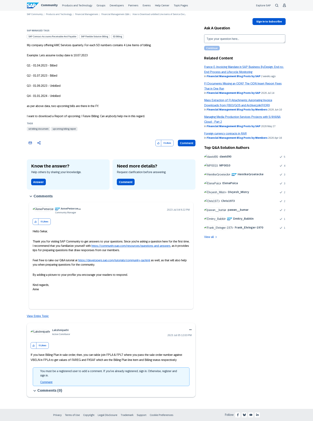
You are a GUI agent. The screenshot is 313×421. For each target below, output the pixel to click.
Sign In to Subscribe (269, 21)
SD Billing (117, 36)
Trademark (127, 415)
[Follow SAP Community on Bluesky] (244, 414)
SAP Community (35, 14)
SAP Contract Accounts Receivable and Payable (52, 36)
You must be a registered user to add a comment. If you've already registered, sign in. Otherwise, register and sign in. (108, 373)
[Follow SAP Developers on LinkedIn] (257, 414)
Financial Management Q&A (115, 14)
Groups (101, 5)
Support (142, 415)
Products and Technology (77, 5)
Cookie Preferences (161, 415)
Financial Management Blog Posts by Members (237, 109)
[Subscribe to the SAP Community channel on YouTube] (250, 414)
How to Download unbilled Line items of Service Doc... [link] (159, 14)
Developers (117, 5)
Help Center (162, 5)
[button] (158, 143)
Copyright (89, 415)
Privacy (57, 415)
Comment (186, 143)
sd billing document (38, 129)
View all (209, 236)
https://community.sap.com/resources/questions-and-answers (130, 245)
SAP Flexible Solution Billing (94, 36)
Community (49, 5)
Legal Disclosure (107, 415)
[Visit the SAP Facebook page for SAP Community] (237, 414)
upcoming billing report (64, 129)
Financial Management (86, 14)
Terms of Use (72, 415)
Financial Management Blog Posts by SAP (233, 76)
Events (147, 5)
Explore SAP (263, 5)
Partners (133, 5)
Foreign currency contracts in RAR (225, 133)
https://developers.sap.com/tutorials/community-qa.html (114, 260)
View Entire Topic (38, 316)
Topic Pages (181, 5)
